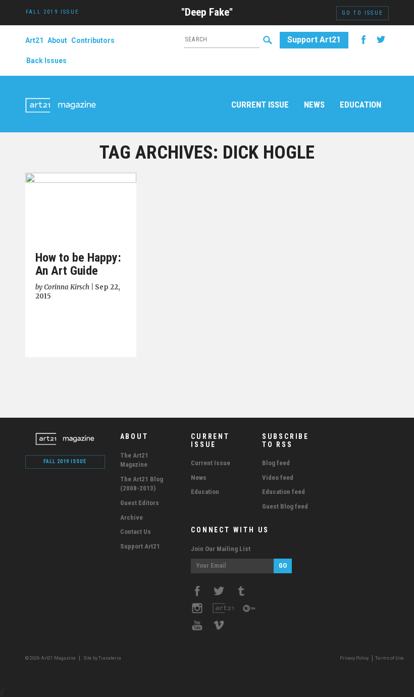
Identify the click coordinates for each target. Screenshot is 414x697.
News (314, 104)
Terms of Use (389, 658)
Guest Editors (139, 503)
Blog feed (276, 463)
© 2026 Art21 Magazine (51, 658)
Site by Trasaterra (102, 658)
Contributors (93, 40)
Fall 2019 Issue (64, 461)
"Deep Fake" (207, 12)
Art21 (34, 40)
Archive (131, 517)
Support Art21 (314, 39)
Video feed (277, 477)
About (57, 40)
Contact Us (135, 531)
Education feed (283, 491)
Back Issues (46, 61)
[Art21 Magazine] (60, 93)
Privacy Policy (354, 658)
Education (360, 104)
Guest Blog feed (285, 506)
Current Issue (260, 104)
